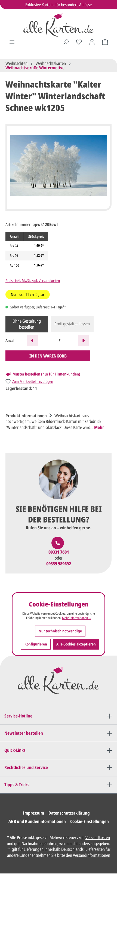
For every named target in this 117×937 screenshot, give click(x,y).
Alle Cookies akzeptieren (76, 644)
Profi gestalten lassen (72, 324)
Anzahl (11, 340)
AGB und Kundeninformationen (37, 821)
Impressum (33, 813)
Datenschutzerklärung (69, 813)
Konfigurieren (35, 644)
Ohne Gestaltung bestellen (27, 324)
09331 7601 (58, 552)
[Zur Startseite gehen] (58, 25)
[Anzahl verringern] (32, 340)
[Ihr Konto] (91, 42)
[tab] (57, 421)
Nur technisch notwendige (60, 630)
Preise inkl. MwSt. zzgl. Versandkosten (32, 280)
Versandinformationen (91, 855)
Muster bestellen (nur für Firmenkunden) (46, 374)
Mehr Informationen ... (76, 618)
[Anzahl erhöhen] (83, 340)
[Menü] (12, 42)
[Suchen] (65, 42)
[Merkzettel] (78, 42)
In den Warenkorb (48, 356)
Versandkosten (97, 837)
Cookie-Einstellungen (89, 821)
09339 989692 (58, 564)
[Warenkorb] (105, 42)
